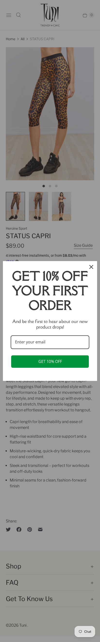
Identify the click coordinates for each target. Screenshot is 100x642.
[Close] (91, 267)
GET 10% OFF (50, 361)
